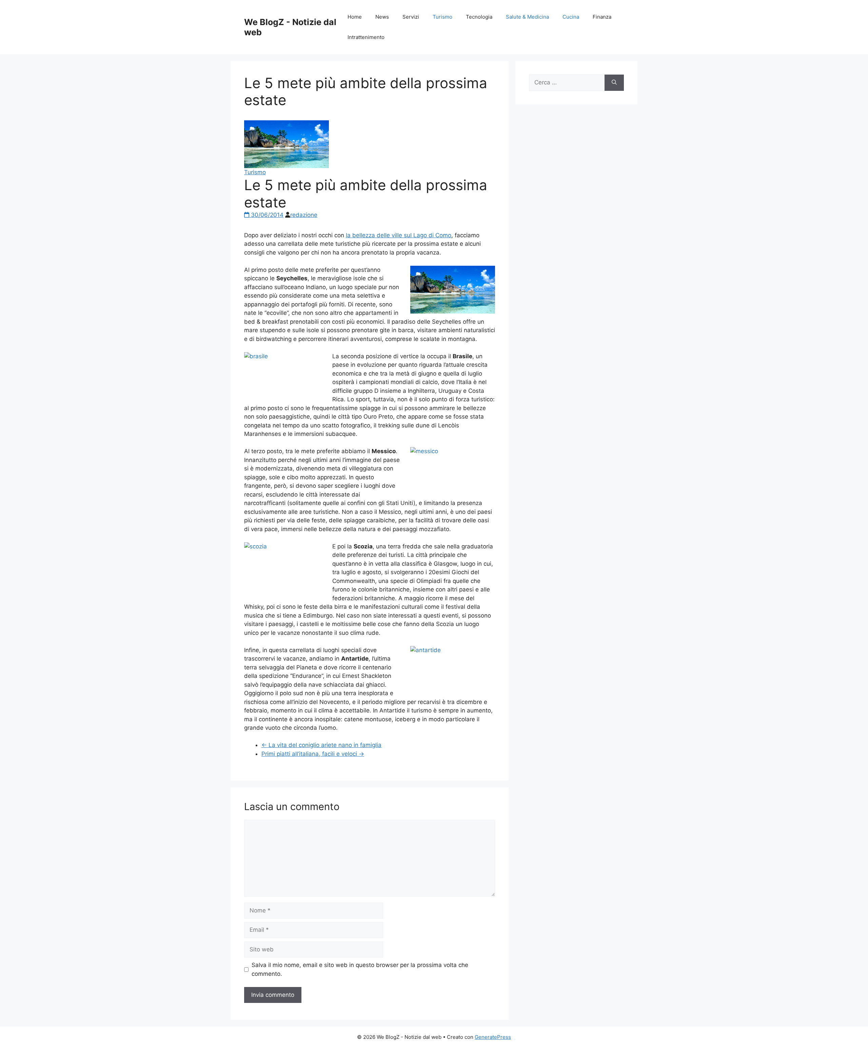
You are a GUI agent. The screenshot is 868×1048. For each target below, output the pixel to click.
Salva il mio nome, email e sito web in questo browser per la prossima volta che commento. (360, 969)
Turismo (442, 17)
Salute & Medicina (527, 17)
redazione (303, 214)
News (382, 17)
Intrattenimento (366, 37)
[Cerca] (614, 83)
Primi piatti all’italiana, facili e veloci (312, 753)
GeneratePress (493, 1037)
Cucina (571, 17)
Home (355, 17)
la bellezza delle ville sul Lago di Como (398, 235)
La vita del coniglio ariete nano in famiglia (321, 745)
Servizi (410, 17)
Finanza (602, 17)
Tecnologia (479, 17)
